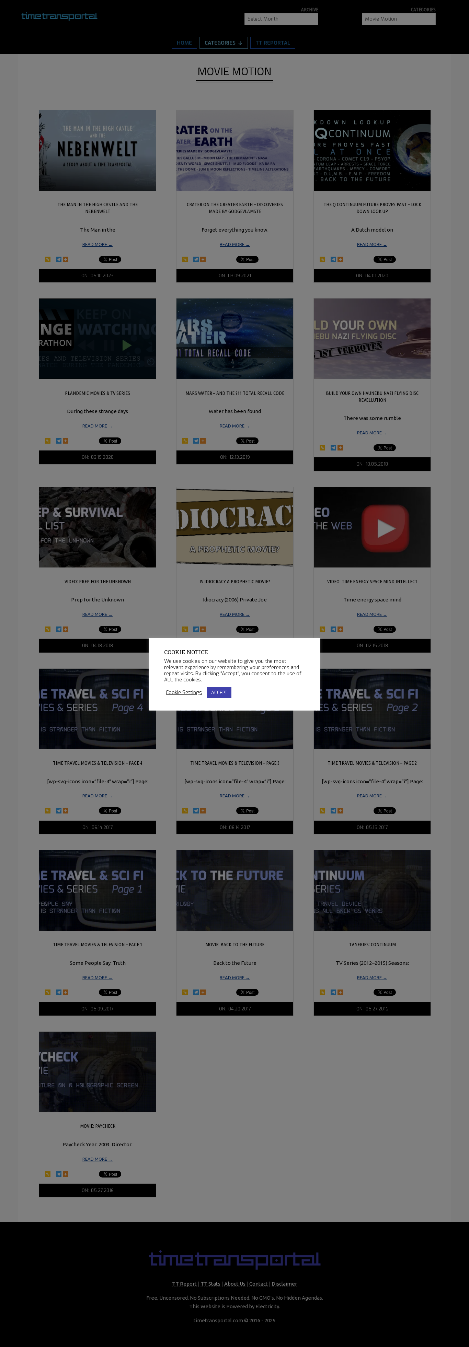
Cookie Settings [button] (184, 692)
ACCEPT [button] (219, 692)
